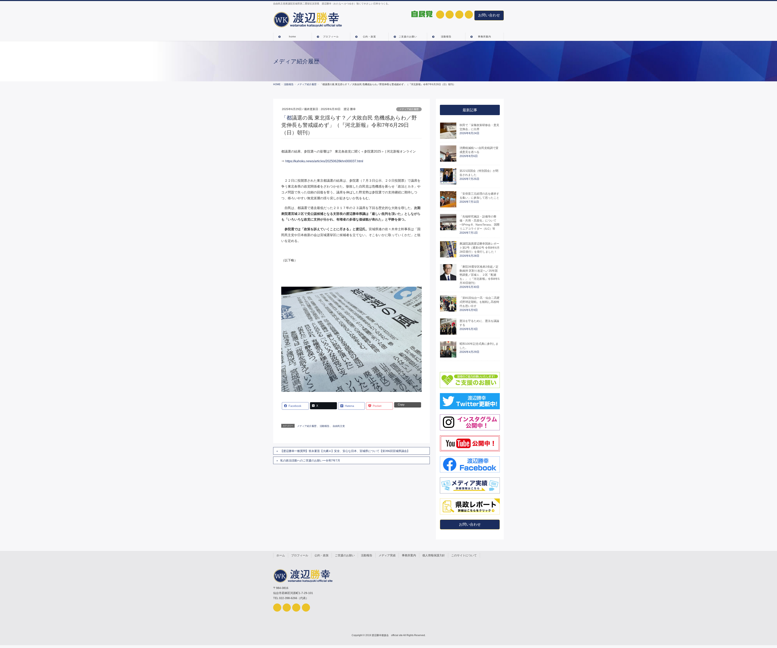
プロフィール (299, 555)
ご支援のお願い (345, 555)
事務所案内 (409, 555)
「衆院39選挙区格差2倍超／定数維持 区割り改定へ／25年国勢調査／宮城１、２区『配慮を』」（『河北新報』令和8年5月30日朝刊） (480, 274)
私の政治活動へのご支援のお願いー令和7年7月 (310, 460)
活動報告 (324, 426)
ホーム (280, 555)
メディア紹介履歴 (409, 109)
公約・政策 (321, 555)
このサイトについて (464, 555)
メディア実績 (387, 555)
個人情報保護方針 (433, 555)
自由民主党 (339, 426)
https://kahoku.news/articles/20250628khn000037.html (324, 161)
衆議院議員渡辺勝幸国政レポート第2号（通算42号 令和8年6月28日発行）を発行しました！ (480, 247)
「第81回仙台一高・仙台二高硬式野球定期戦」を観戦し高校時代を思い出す (480, 302)
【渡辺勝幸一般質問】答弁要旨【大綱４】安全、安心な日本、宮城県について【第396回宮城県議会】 (345, 451)
